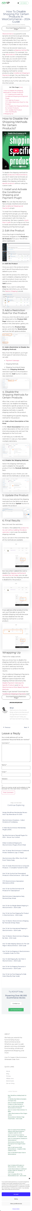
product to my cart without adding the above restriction (15, 530)
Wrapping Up (8, 114)
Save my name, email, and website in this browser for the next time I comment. (16, 788)
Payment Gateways (12, 360)
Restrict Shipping (11, 291)
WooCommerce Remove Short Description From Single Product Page (16, 1143)
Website (4, 779)
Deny (16, 1199)
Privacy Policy (16, 1208)
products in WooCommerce (17, 174)
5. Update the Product (13, 110)
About (8, 1071)
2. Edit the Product (12, 100)
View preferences (16, 1203)
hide (21, 87)
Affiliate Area (10, 1078)
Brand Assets (10, 1081)
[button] (29, 1178)
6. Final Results (11, 112)
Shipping (22, 24)
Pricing (8, 1076)
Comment (6, 743)
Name (4, 765)
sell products (10, 54)
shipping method (21, 50)
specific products (8, 183)
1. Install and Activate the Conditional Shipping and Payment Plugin (16, 96)
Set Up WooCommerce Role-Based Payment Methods (15, 687)
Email (4, 772)
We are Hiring (10, 1083)
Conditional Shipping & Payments (14, 694)
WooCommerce (16, 24)
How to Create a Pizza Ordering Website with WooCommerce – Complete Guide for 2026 (16, 1131)
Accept (16, 1194)
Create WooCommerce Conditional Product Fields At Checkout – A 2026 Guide (17, 1170)
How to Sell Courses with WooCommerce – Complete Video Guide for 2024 (17, 1149)
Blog (7, 1073)
